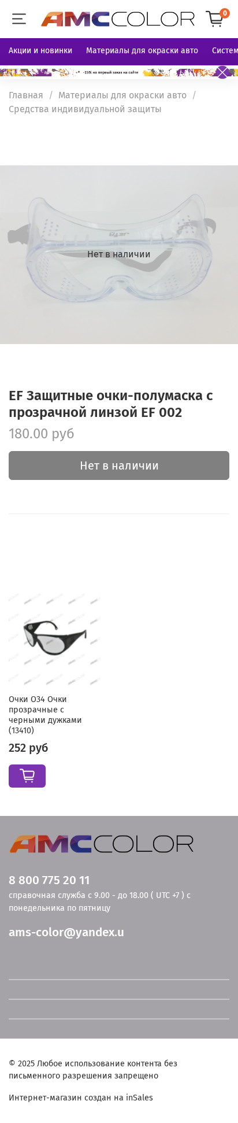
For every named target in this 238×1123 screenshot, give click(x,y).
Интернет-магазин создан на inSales (81, 1098)
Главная (26, 95)
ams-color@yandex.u (66, 932)
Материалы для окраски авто (142, 51)
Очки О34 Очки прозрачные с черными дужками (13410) (45, 715)
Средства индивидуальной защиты (85, 109)
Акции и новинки (40, 51)
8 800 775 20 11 (49, 880)
